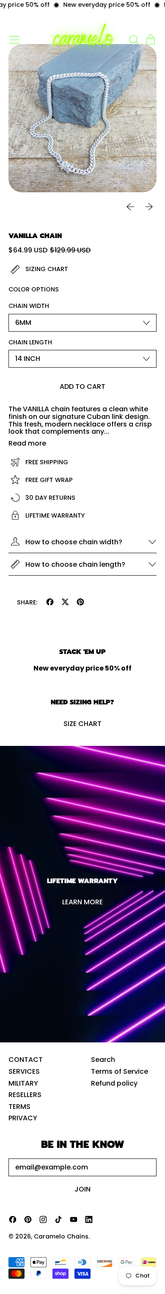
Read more (27, 443)
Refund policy (114, 1083)
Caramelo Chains (61, 1236)
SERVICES (24, 1071)
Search (103, 1059)
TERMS (19, 1106)
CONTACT (25, 1059)
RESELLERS (24, 1095)
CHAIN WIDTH (28, 306)
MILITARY (23, 1083)
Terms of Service (119, 1071)
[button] (134, 40)
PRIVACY (22, 1118)
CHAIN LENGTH (30, 342)
